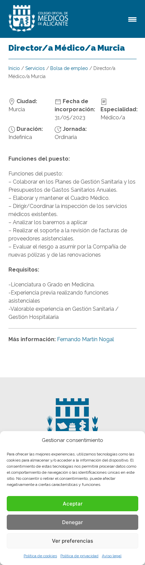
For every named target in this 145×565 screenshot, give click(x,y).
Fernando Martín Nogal (85, 339)
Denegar (72, 522)
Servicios (35, 68)
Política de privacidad (79, 556)
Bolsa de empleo (69, 68)
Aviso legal (111, 556)
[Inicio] (39, 19)
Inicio (14, 68)
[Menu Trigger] (132, 18)
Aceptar (73, 503)
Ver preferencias (72, 541)
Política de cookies (40, 556)
